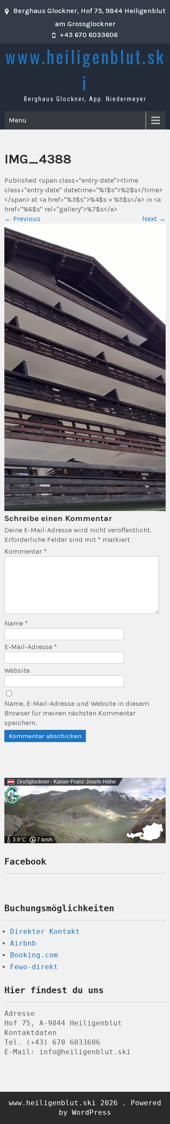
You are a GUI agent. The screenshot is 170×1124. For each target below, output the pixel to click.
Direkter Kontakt (45, 931)
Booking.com (34, 955)
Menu (18, 120)
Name (16, 623)
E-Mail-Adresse (30, 647)
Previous (22, 219)
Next (154, 219)
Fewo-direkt (34, 967)
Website (17, 670)
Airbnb (23, 943)
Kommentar (25, 551)
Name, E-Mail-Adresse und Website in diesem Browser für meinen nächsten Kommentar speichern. (76, 713)
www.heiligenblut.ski (85, 69)
